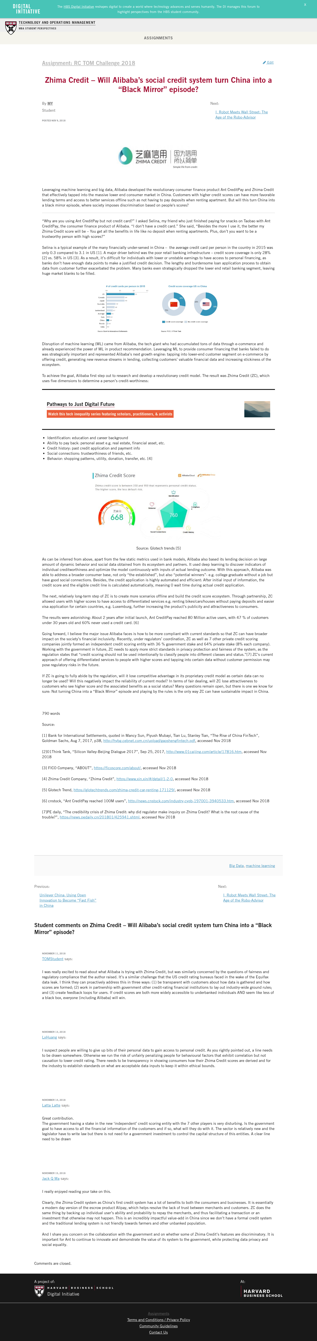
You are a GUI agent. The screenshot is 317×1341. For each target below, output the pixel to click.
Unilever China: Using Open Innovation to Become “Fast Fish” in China (67, 900)
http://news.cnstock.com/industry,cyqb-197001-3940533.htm (181, 800)
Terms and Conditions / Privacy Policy (158, 1319)
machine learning (260, 865)
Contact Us (158, 1332)
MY (50, 103)
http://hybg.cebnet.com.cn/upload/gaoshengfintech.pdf (149, 740)
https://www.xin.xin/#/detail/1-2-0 (144, 778)
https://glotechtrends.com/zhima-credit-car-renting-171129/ (124, 789)
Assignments (158, 37)
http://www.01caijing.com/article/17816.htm (204, 751)
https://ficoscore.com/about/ (117, 767)
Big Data (236, 865)
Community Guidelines (159, 1326)
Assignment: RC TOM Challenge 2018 (88, 62)
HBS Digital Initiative (79, 6)
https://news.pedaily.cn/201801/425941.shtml (100, 817)
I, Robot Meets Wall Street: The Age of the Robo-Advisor (241, 114)
